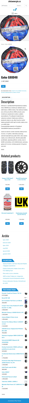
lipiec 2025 (6, 240)
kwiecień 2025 (7, 242)
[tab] (6, 97)
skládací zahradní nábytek (7, 92)
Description (6, 97)
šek (3, 86)
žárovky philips (16, 92)
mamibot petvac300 (22, 90)
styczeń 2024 (6, 251)
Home (2, 44)
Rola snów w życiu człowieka (10, 273)
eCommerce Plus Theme (14, 400)
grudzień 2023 (6, 254)
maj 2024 (5, 248)
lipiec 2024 (6, 245)
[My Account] (13, 10)
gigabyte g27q (15, 90)
